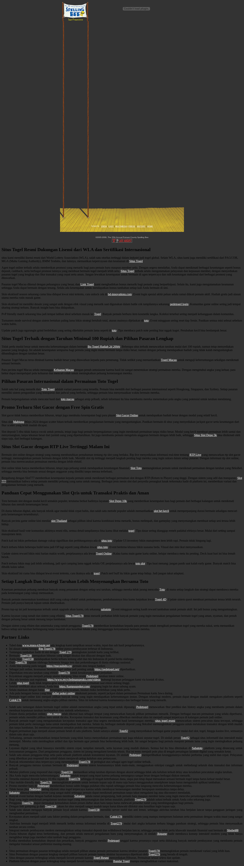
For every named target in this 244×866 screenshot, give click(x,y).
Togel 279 (65, 652)
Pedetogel (92, 676)
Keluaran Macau (64, 369)
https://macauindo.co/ (59, 665)
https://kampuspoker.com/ (74, 686)
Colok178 (15, 700)
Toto (162, 589)
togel (131, 530)
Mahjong (18, 421)
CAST (111, 226)
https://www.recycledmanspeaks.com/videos (73, 679)
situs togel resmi (165, 720)
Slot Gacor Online (127, 415)
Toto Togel (48, 389)
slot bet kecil (161, 510)
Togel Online (104, 553)
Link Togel (87, 284)
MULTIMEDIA (121, 226)
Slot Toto (136, 468)
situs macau (54, 713)
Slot (47, 689)
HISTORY (141, 226)
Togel (97, 314)
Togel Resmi (101, 857)
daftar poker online (63, 693)
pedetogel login (179, 304)
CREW (104, 226)
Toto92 (123, 731)
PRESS (131, 226)
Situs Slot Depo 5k (205, 435)
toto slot (140, 563)
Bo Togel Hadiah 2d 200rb (104, 346)
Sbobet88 (232, 830)
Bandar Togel (121, 861)
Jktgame (162, 833)
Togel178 (87, 625)
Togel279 (140, 799)
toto (146, 320)
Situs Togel (136, 261)
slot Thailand (59, 520)
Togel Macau (169, 360)
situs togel (23, 683)
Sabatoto (197, 748)
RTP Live (195, 454)
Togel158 (26, 655)
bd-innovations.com (120, 294)
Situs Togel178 (74, 615)
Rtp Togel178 (47, 648)
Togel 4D (160, 599)
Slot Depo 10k (118, 501)
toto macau (67, 399)
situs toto (106, 540)
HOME (150, 226)
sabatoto (106, 609)
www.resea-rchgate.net (36, 645)
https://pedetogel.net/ (107, 669)
